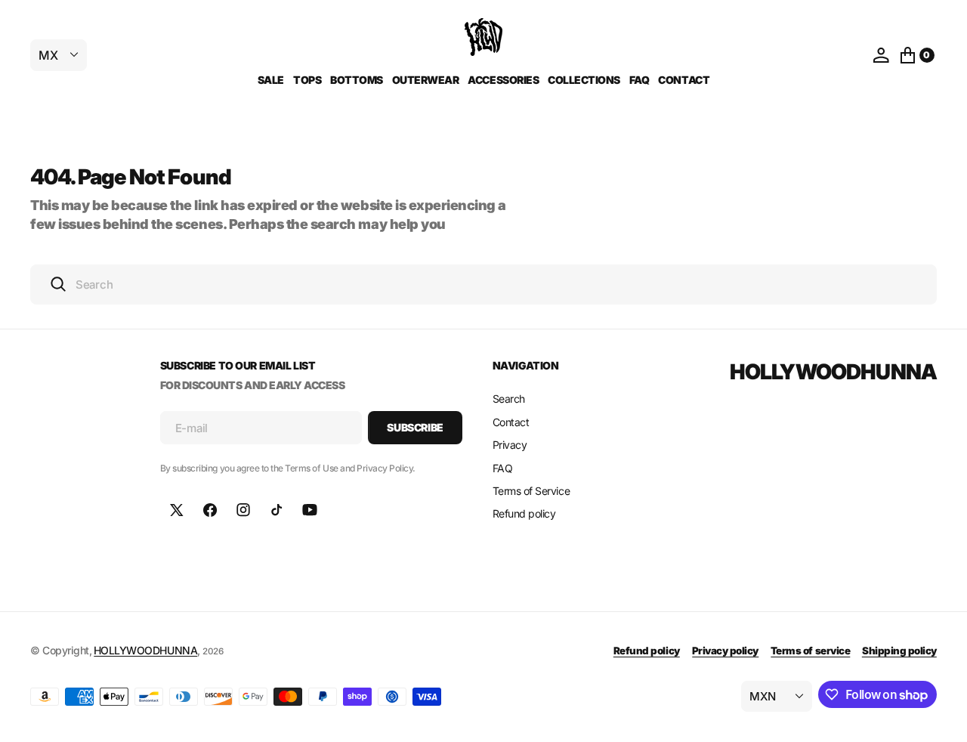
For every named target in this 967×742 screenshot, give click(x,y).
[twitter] (176, 510)
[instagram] (243, 510)
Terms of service (810, 651)
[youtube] (309, 510)
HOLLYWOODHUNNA (145, 650)
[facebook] (210, 510)
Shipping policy (899, 651)
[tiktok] (276, 510)
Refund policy (646, 651)
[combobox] (483, 284)
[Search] (58, 284)
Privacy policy (725, 651)
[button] (880, 55)
